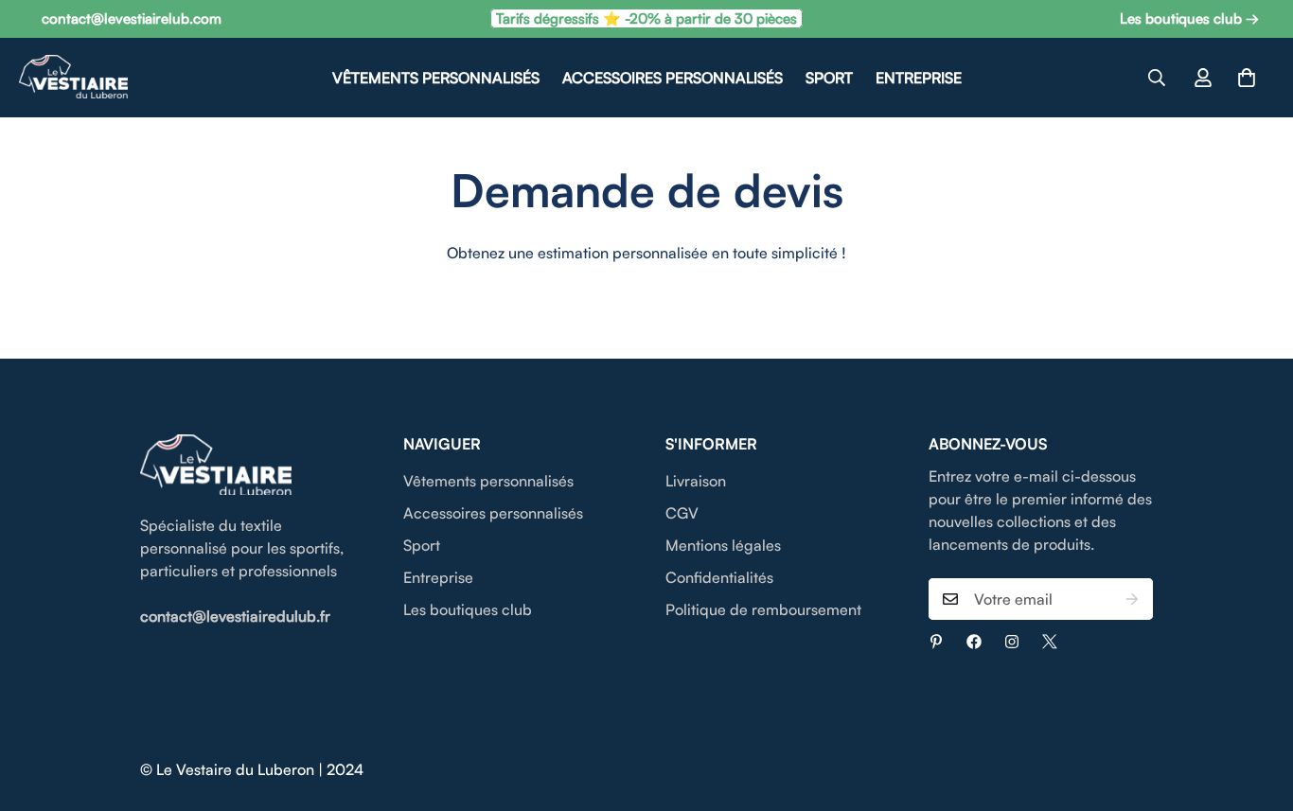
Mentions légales (723, 545)
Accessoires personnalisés (672, 77)
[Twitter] (1049, 641)
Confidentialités (719, 577)
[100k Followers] (1011, 641)
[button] (1246, 77)
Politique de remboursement (763, 609)
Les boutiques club (467, 609)
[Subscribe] (1132, 599)
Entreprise (919, 77)
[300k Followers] (974, 641)
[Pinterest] (936, 641)
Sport (829, 77)
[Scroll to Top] (1256, 708)
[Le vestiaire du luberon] (73, 78)
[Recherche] (1156, 77)
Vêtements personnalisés (436, 77)
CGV (682, 512)
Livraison (695, 480)
